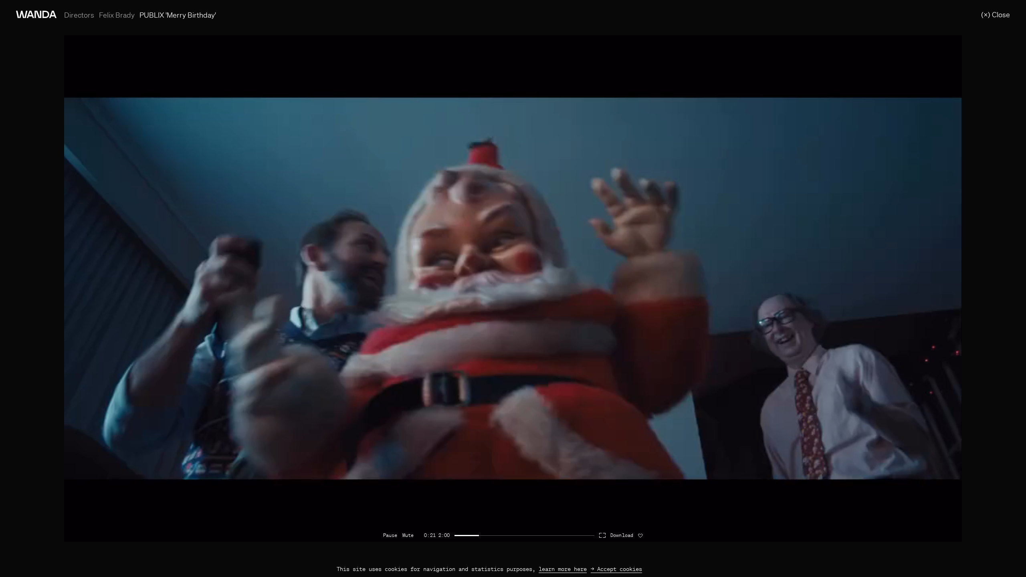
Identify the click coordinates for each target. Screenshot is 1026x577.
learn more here (563, 569)
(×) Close (995, 14)
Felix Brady (117, 14)
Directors (79, 15)
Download (621, 535)
